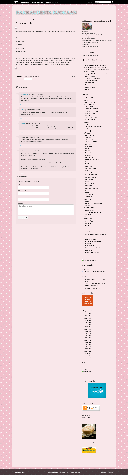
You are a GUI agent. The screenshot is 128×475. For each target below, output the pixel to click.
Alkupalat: (87, 89)
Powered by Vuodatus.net (106, 472)
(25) (87, 327)
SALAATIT (87, 199)
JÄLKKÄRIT (88, 133)
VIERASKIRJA (88, 219)
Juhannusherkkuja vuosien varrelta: (95, 67)
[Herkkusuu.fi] (93, 271)
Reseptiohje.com (88, 303)
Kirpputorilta (88, 153)
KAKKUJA (87, 137)
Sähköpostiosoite (27, 191)
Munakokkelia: (25, 23)
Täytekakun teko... (90, 210)
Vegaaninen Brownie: (91, 80)
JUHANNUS (88, 124)
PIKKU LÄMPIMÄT (90, 184)
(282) (88, 344)
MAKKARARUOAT (90, 177)
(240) (88, 340)
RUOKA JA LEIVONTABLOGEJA (94, 283)
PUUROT (87, 192)
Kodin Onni (88, 243)
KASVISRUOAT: (89, 146)
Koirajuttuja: (88, 155)
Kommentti (21, 203)
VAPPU (86, 217)
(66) (87, 322)
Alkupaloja (87, 85)
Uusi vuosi (87, 214)
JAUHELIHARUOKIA (90, 120)
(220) (88, 338)
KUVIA (86, 281)
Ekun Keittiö (88, 250)
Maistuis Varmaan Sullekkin (93, 248)
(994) (88, 355)
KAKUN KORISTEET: (91, 142)
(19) (87, 313)
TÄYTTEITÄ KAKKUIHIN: (92, 288)
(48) (87, 320)
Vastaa (22, 105)
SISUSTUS (87, 201)
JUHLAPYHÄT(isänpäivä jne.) (93, 126)
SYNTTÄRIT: (88, 206)
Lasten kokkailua (89, 173)
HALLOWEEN (88, 107)
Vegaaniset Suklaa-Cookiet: (93, 78)
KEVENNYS (88, 151)
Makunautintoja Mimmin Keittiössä (95, 234)
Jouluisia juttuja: (89, 131)
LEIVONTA (87, 162)
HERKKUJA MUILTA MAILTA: (93, 109)
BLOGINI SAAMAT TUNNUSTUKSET (96, 279)
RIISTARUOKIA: (89, 197)
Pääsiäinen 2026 (89, 87)
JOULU (86, 122)
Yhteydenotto (78, 472)
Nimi (19, 184)
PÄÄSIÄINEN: (88, 195)
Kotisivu (33, 197)
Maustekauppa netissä (89, 443)
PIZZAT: (87, 190)
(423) (88, 357)
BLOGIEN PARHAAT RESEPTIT (87, 299)
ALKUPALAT (88, 100)
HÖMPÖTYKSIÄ (89, 113)
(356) (88, 349)
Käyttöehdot (71, 472)
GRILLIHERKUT (89, 104)
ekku (22, 110)
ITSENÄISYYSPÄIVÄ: (91, 118)
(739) (88, 353)
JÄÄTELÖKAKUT (89, 135)
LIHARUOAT (88, 166)
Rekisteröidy (58, 2)
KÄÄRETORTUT (89, 157)
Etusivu (34, 2)
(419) (88, 351)
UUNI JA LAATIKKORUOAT (93, 212)
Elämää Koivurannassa (91, 252)
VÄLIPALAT (88, 223)
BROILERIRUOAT (90, 102)
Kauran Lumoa (89, 237)
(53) (87, 329)
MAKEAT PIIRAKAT (90, 175)
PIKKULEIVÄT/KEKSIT (91, 188)
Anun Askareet (89, 245)
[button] (44, 2)
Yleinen (86, 225)
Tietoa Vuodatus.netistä (52, 472)
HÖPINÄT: (87, 115)
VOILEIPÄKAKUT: (90, 221)
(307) (88, 342)
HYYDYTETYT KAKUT (91, 111)
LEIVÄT (86, 164)
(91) (87, 333)
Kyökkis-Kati (25, 94)
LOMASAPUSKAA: (90, 168)
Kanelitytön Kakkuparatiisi (92, 241)
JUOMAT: (87, 129)
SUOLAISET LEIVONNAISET (93, 203)
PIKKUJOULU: (89, 186)
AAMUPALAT (28, 79)
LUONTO (87, 170)
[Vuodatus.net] (20, 472)
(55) (87, 316)
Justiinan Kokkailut (90, 239)
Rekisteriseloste (63, 472)
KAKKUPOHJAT (89, 140)
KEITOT (87, 148)
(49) (87, 318)
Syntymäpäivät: (89, 82)
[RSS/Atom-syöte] (91, 408)
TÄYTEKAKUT (89, 208)
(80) (87, 335)
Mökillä (86, 181)
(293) (87, 346)
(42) (87, 331)
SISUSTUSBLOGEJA (91, 286)
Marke (23, 123)
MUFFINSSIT (88, 179)
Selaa (50, 2)
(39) (87, 324)
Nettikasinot (40, 2)
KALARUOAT (88, 144)
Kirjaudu (90, 2)
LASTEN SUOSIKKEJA (91, 159)
